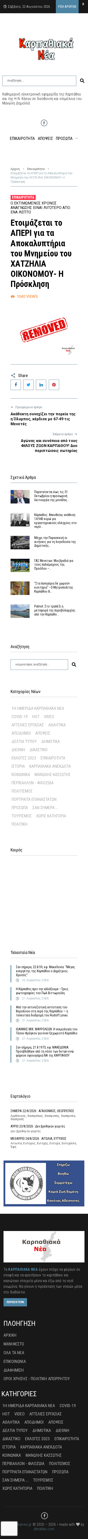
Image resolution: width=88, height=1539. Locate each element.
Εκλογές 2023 (23, 757)
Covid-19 (19, 716)
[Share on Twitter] (28, 385)
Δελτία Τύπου (24, 741)
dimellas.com (44, 1529)
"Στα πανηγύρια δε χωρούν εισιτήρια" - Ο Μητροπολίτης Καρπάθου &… (53, 587)
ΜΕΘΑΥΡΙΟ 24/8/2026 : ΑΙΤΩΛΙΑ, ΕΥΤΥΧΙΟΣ (38, 1138)
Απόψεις (42, 733)
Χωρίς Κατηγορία (51, 815)
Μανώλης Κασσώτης (52, 774)
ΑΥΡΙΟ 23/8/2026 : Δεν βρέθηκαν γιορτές (38, 1126)
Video (49, 716)
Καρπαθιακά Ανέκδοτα (50, 766)
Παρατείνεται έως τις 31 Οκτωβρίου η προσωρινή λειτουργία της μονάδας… (51, 496)
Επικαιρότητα (36, 169)
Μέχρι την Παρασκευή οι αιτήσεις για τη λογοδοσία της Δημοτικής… (55, 542)
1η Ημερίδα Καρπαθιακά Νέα (37, 708)
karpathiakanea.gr (18, 1524)
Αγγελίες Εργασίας (27, 724)
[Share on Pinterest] (54, 385)
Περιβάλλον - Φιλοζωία (32, 782)
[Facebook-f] (44, 123)
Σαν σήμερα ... (45, 807)
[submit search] (82, 80)
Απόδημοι (21, 733)
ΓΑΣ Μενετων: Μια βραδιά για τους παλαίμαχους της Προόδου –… (53, 565)
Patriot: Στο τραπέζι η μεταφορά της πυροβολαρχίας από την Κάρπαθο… (54, 610)
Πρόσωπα (19, 807)
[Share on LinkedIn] (41, 385)
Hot (35, 716)
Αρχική (15, 169)
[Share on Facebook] (16, 385)
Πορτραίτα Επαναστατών (34, 799)
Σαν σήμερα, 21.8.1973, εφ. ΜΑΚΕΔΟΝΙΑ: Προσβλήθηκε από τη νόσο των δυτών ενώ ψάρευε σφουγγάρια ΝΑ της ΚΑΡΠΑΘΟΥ (45, 1051)
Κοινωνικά (20, 774)
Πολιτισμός (22, 791)
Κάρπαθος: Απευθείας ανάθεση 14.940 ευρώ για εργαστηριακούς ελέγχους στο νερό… (55, 521)
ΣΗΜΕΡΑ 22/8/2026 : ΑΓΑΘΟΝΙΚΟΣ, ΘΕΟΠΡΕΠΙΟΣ (42, 1111)
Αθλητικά (57, 724)
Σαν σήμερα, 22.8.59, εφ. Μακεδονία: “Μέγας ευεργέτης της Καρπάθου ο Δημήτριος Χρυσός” (45, 971)
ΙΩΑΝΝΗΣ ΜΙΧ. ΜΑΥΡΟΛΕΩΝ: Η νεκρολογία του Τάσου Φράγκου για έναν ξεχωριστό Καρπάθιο (46, 1031)
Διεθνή (18, 749)
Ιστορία (18, 766)
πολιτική (19, 824)
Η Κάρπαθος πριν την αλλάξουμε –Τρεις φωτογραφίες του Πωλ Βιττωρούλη (42, 991)
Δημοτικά (50, 741)
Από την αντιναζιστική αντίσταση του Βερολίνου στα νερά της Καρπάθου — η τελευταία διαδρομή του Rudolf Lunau (42, 1011)
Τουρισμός (21, 815)
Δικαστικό (39, 749)
